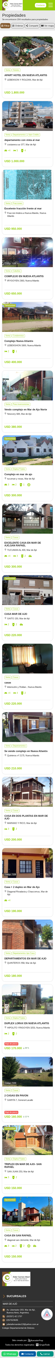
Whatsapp (11, 1354)
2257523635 (12, 1320)
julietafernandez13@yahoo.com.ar (23, 1324)
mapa (51, 25)
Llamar (46, 1354)
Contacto (40, 5)
